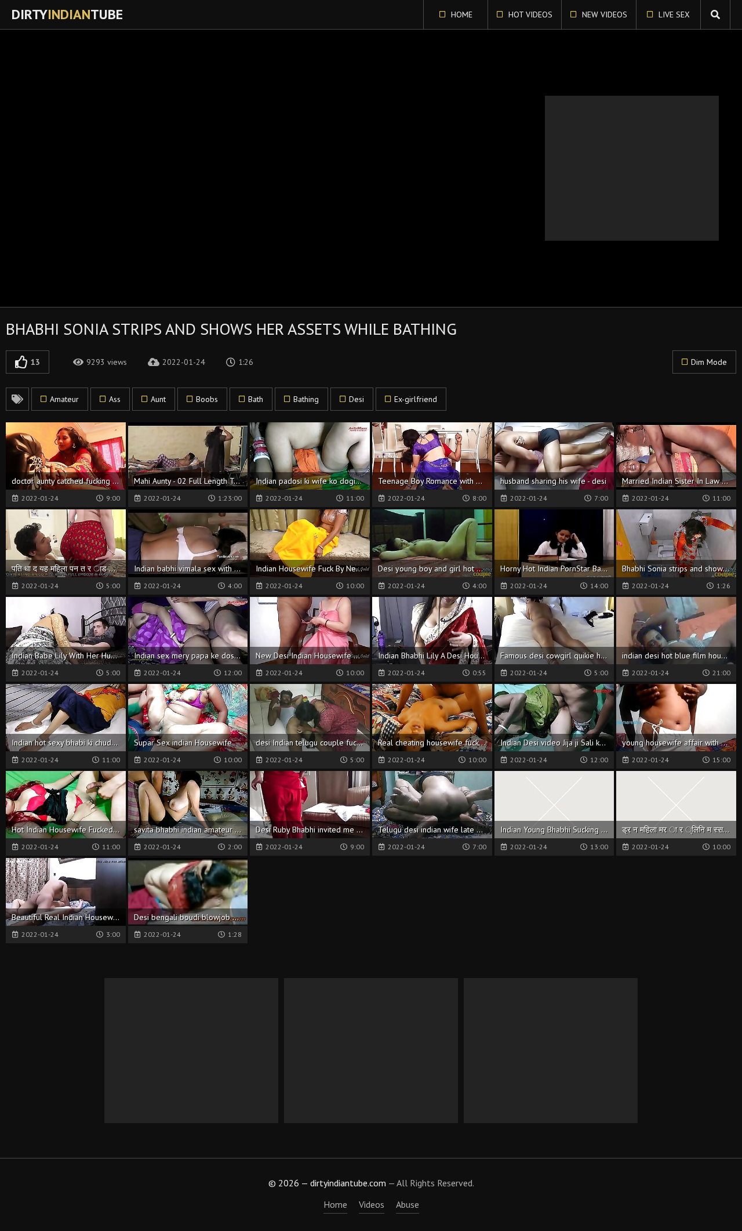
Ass (115, 399)
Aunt (158, 399)
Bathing (306, 399)
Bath (255, 399)
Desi (356, 399)
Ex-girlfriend (415, 399)
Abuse (407, 1204)
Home (460, 14)
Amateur (64, 399)
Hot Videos (529, 14)
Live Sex (673, 14)
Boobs (207, 399)
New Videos (603, 14)
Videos (371, 1204)
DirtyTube (67, 14)
